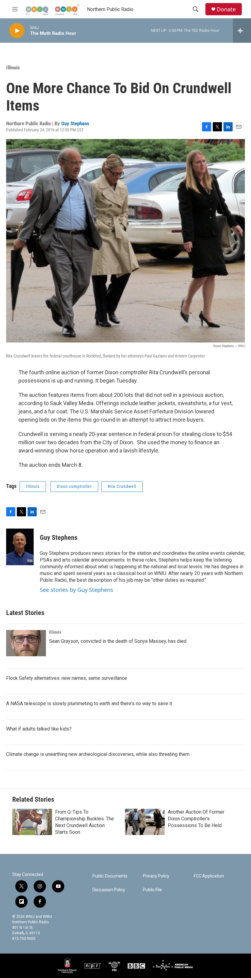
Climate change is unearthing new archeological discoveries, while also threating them (97, 754)
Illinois (13, 67)
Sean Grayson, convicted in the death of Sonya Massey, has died (117, 641)
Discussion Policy (108, 890)
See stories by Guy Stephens (76, 589)
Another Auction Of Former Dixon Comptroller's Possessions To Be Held (196, 818)
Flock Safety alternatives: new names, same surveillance (66, 678)
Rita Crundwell (122, 486)
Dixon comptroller (74, 486)
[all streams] (242, 30)
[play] (17, 30)
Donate (226, 9)
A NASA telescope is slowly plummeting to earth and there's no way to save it (89, 703)
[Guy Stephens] (20, 547)
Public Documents (109, 876)
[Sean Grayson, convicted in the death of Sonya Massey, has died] (26, 643)
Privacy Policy (156, 876)
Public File (152, 890)
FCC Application (209, 876)
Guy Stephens (75, 123)
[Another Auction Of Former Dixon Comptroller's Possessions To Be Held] (145, 822)
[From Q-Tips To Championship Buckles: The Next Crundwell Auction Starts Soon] (32, 822)
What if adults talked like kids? (39, 729)
